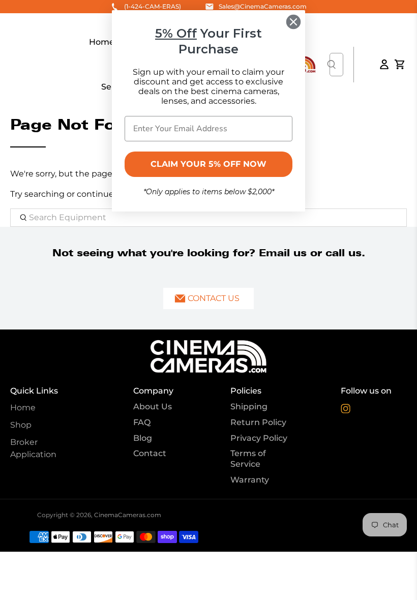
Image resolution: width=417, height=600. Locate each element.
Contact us (214, 298)
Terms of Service (248, 458)
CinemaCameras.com (127, 515)
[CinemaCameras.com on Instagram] (345, 410)
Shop (21, 425)
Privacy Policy (258, 438)
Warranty (249, 480)
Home (23, 407)
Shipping (248, 406)
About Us (152, 406)
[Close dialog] (293, 21)
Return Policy (258, 422)
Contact (149, 453)
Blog (142, 438)
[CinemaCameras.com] (208, 356)
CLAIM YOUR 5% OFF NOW (208, 164)
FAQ (142, 422)
